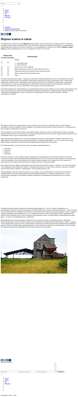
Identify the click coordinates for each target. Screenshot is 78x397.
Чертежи (7, 15)
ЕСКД (7, 10)
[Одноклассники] (4, 34)
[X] (10, 34)
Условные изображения (12, 29)
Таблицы (7, 17)
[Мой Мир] (7, 34)
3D (5, 13)
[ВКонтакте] (2, 34)
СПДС (7, 12)
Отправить (61, 371)
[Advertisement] (39, 109)
